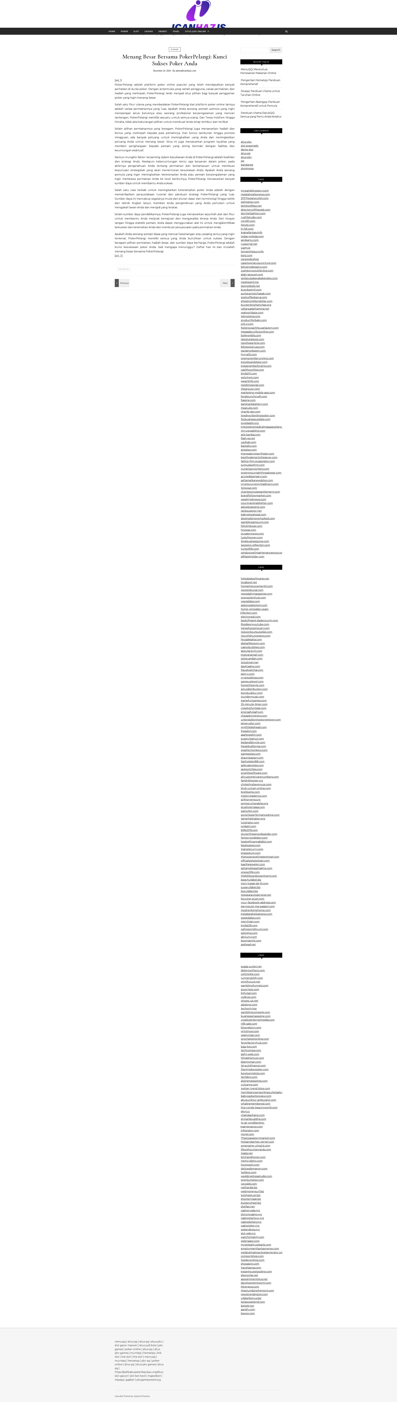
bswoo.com (248, 1313)
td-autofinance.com (253, 1065)
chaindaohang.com (253, 1115)
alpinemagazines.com (254, 1080)
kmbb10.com (249, 373)
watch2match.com (252, 1237)
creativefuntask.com (253, 708)
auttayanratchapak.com (256, 293)
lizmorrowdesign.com (254, 837)
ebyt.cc (245, 1111)
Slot (136, 31)
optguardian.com (251, 658)
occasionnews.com (252, 533)
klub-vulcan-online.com (256, 788)
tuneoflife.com (250, 548)
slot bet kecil (138, 1375)
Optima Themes (142, 1396)
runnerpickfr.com (252, 978)
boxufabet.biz (249, 891)
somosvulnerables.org (254, 803)
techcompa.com (251, 1050)
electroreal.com (251, 616)
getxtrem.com (250, 377)
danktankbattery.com (254, 404)
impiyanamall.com (252, 654)
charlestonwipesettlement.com (260, 491)
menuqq (120, 1341)
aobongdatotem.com (254, 605)
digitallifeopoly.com (253, 643)
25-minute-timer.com (254, 704)
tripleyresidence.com (254, 795)
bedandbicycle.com (253, 742)
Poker (124, 31)
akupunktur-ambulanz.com (258, 1100)
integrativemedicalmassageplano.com (264, 426)
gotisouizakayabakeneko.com (259, 278)
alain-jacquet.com (252, 274)
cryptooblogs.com (252, 677)
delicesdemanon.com (254, 1168)
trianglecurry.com (252, 849)
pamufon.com (249, 811)
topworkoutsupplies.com (256, 631)
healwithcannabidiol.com (256, 841)
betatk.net (247, 1305)
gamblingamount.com (255, 522)
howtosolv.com (250, 1164)
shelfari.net (248, 1206)
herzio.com (247, 224)
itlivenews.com (250, 1286)
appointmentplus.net (254, 1279)
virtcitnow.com (250, 1031)
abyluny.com (249, 936)
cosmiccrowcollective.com (257, 270)
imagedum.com (250, 853)
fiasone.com (248, 400)
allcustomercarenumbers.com (260, 776)
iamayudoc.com (250, 723)
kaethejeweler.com (253, 864)
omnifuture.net (250, 981)
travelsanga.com (251, 1267)
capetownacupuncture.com (258, 263)
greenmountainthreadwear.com (261, 472)
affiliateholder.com (252, 556)
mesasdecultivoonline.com (257, 331)
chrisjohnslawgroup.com (256, 784)
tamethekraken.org (253, 818)
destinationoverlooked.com (258, 518)
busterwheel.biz (251, 1202)
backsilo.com (249, 445)
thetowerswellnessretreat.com (260, 856)
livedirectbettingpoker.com (258, 415)
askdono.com (249, 1004)
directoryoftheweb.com (255, 209)
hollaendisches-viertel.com (257, 1141)
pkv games (124, 269)
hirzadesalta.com (251, 639)
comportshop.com (252, 1256)
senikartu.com (250, 240)
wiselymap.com (250, 1035)
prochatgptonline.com (255, 1038)
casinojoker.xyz (250, 1225)
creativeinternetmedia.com (257, 1019)
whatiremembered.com (255, 1103)
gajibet (130, 1379)
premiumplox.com (252, 1180)
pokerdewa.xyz (250, 1229)
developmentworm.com (256, 1282)
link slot (126, 1356)
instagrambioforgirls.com (256, 366)
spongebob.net (250, 286)
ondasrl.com (248, 826)
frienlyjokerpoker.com (254, 1069)
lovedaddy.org (250, 423)
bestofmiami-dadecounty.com (259, 620)
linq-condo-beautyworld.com (259, 1107)
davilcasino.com (250, 666)
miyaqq (119, 1379)
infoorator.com (250, 1130)
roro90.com (248, 221)
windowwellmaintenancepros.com (262, 552)
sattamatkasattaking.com (256, 868)
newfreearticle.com (253, 343)
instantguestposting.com (256, 1271)
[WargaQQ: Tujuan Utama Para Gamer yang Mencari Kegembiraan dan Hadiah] (122, 283)
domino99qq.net (251, 205)
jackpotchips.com (251, 769)
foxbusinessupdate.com (255, 419)
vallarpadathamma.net (255, 308)
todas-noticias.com (252, 236)
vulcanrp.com (249, 1084)
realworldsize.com (252, 312)
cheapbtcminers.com (254, 715)
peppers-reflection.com (255, 545)
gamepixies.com (251, 753)
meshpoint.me (250, 282)
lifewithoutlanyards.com (256, 1149)
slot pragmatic (250, 145)
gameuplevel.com (252, 681)
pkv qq (145, 1360)
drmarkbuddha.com (253, 1119)
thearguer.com (250, 388)
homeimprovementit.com (257, 586)
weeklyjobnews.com (253, 499)
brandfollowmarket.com (256, 495)
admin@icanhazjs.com (186, 71)
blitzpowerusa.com (253, 346)
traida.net (247, 1153)
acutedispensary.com (254, 476)
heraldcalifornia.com (253, 746)
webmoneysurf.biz (252, 1191)
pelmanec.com (250, 202)
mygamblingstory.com (255, 190)
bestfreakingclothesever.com (259, 457)
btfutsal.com (249, 993)
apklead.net (248, 944)
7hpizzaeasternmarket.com (258, 1138)
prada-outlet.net (251, 966)
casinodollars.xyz (251, 1222)
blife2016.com (249, 830)
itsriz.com (246, 255)
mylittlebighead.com (254, 727)
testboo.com (248, 1172)
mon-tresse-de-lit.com (254, 883)
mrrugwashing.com (253, 430)
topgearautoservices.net (256, 894)
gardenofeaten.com (253, 350)
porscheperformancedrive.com (260, 815)
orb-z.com (247, 324)
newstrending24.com (254, 1294)
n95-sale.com (249, 1023)
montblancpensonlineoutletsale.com (264, 1092)
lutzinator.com (250, 822)
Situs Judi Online (195, 31)
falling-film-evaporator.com (258, 461)
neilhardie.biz (249, 1187)
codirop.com (248, 997)
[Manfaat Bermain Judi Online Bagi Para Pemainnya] (198, 16)
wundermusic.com (252, 696)
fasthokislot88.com (252, 761)
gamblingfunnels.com (254, 985)
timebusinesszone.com (255, 541)
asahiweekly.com (251, 734)
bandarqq (247, 164)
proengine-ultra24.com (255, 1145)
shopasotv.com (250, 1263)
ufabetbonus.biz (251, 1298)
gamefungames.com (254, 700)
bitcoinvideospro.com (254, 266)
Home (112, 31)
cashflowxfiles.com (252, 369)
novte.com (247, 1134)
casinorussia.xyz (250, 1210)
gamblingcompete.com (255, 1012)
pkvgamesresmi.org (148, 1379)
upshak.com (248, 442)
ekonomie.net (249, 1275)
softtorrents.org (251, 799)
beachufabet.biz (251, 879)
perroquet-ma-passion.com (258, 906)
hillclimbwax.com (251, 526)
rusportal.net (249, 244)
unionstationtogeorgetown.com (261, 719)
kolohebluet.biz (251, 1195)
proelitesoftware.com (254, 773)
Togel (176, 31)
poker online (133, 1349)
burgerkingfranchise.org (256, 304)
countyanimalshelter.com (257, 503)
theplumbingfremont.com (257, 1290)
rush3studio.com (251, 217)
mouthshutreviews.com (255, 635)
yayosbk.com (249, 1183)
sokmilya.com (249, 933)
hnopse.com (248, 530)
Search (276, 50)
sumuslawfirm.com (253, 465)
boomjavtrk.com (251, 940)
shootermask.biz (251, 1199)
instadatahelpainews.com (256, 914)
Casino (149, 31)
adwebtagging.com (253, 507)
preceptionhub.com (253, 597)
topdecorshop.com (252, 1260)
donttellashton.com (253, 213)
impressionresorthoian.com (257, 453)
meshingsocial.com (252, 385)
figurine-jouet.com (252, 898)
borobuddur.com (252, 693)
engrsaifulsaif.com (252, 712)
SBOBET (162, 31)
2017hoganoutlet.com (254, 198)
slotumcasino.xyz (251, 1214)
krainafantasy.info (251, 232)
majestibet (154, 1375)
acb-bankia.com (250, 434)
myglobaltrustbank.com (256, 1244)
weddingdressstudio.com (256, 1176)
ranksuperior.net (251, 510)
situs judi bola (147, 1345)
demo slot (247, 149)
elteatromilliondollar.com (256, 301)
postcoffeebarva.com (254, 297)
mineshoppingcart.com (255, 628)
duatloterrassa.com (253, 807)
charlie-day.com (250, 411)
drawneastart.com (252, 757)
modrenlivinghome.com (256, 910)
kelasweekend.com (253, 1301)
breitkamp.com (250, 792)
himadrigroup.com (252, 1058)
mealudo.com (249, 408)
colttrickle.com (250, 974)
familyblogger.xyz (252, 780)
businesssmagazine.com (255, 1016)
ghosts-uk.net (249, 1000)
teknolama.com (250, 316)
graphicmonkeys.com (254, 750)
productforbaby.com (254, 320)
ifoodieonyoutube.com (255, 624)
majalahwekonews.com (255, 194)
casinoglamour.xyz (252, 1218)
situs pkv (246, 141)
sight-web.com (250, 1054)
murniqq (135, 1352)
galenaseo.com (250, 1241)
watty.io (245, 247)
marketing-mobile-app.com (258, 392)
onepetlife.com (250, 872)
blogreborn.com (251, 1027)
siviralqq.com (249, 449)
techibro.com (249, 1077)
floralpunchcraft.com (254, 396)
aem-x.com (247, 673)
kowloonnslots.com (253, 1073)
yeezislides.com (250, 601)
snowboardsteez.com (254, 362)
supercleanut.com (252, 738)
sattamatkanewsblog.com (257, 480)
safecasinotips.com (252, 765)
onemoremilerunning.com (257, 358)
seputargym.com (251, 651)
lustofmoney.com (252, 537)
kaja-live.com (249, 1046)
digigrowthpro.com (253, 970)
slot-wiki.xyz (248, 1233)
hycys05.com (249, 354)
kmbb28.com (249, 925)
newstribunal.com (252, 590)
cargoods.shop (250, 259)
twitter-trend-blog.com (255, 1088)
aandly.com (248, 1309)
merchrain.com (250, 921)
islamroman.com (251, 1061)
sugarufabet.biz (251, 887)
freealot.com (249, 731)
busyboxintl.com (251, 289)
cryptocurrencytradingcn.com (260, 484)
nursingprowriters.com (255, 468)
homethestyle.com (252, 685)
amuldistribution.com (254, 689)
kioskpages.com (250, 845)
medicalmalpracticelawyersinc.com (262, 1252)
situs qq (245, 153)
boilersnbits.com (251, 335)
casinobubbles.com (253, 647)
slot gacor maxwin (126, 1345)
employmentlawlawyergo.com (260, 1248)
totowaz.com (249, 487)
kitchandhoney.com (253, 1157)
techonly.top (249, 1008)
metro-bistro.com (251, 1160)
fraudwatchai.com (252, 670)
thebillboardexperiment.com (259, 875)
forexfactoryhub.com (254, 1042)
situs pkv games (146, 1364)
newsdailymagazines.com (256, 593)
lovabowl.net (249, 582)
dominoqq (247, 168)
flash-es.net (248, 438)
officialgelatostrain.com (255, 860)
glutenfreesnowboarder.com (259, 834)
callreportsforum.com (254, 929)
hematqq (149, 1352)
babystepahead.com (253, 514)
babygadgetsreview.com (256, 1096)
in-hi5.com (247, 228)
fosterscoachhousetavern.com (260, 327)
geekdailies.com (251, 917)
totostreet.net (249, 662)
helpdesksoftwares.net (255, 578)
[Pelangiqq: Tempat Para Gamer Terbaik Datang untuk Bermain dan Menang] (228, 283)
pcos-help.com (250, 989)
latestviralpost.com (252, 339)
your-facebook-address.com (258, 902)
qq (242, 160)
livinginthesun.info (252, 251)
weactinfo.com (250, 381)
